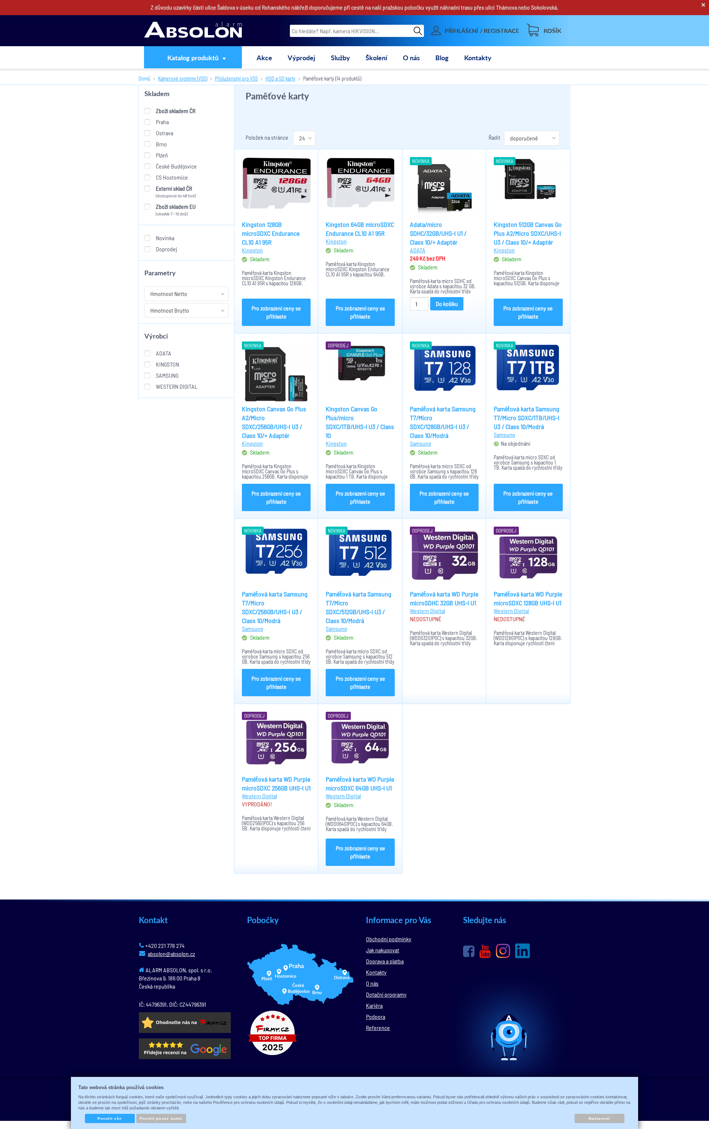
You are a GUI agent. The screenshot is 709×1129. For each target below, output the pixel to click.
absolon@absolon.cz (171, 953)
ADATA (163, 353)
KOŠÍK (552, 30)
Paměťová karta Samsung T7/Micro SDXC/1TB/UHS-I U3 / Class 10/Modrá (526, 418)
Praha (162, 121)
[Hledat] (418, 30)
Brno (161, 143)
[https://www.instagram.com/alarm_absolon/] (503, 950)
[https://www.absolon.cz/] (193, 31)
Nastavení (599, 1118)
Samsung (167, 375)
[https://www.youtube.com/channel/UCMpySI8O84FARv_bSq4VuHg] (485, 951)
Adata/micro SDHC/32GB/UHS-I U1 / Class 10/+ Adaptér (438, 233)
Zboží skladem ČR (175, 110)
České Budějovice (176, 166)
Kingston (167, 364)
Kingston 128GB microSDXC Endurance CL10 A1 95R (270, 233)
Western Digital (177, 386)
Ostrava (164, 132)
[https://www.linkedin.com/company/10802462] (522, 950)
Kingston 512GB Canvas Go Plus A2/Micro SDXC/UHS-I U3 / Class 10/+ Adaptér (528, 233)
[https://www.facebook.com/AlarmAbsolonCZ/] (469, 951)
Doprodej (166, 248)
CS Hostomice (172, 177)
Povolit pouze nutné (161, 1118)
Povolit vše (109, 1118)
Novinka (165, 237)
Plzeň (162, 155)
